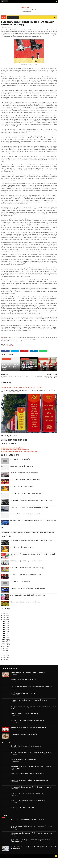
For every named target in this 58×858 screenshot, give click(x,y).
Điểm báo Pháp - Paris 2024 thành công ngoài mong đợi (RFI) (27, 794)
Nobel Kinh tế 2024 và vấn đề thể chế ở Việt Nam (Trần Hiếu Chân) (27, 588)
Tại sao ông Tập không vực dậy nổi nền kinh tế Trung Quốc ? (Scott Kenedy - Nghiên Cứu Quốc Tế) (32, 840)
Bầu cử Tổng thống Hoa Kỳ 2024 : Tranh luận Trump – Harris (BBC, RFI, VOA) (31, 753)
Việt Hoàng (13, 532)
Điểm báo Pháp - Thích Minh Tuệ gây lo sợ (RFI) (23, 807)
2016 (4, 613)
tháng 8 (4, 635)
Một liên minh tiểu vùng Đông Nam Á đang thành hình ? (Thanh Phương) (47, 366)
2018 (4, 617)
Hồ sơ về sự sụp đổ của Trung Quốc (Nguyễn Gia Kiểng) (15, 450)
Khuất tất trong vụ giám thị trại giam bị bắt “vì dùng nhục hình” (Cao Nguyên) (10, 366)
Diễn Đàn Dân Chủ (18, 27)
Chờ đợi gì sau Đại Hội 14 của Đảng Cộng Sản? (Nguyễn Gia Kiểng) (28, 727)
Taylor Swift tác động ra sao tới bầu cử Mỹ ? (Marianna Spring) (27, 595)
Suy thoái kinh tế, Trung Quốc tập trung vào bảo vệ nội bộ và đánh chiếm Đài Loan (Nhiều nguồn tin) (33, 847)
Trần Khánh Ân (35, 532)
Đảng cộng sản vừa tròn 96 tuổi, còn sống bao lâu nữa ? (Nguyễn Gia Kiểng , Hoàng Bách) (33, 707)
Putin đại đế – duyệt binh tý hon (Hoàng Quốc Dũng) (24, 473)
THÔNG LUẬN (25, 7)
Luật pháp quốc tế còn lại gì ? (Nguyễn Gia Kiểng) (24, 734)
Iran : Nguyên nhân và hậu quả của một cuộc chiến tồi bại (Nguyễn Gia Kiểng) (31, 686)
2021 (4, 648)
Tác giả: (3, 337)
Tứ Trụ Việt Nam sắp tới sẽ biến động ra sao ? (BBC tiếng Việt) (27, 568)
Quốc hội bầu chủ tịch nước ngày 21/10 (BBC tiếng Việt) (25, 602)
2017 (4, 615)
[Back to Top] (56, 856)
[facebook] (56, 1)
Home (3, 17)
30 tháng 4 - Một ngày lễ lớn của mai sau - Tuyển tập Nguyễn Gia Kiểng (19, 451)
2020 (4, 646)
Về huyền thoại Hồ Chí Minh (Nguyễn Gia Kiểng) (23, 693)
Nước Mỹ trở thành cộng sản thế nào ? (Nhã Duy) (24, 759)
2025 (4, 657)
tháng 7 (4, 633)
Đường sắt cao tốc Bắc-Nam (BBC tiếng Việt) (22, 486)
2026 (4, 659)
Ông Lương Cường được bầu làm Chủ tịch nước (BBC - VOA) (25, 574)
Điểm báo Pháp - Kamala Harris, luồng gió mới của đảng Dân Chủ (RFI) (29, 780)
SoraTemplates (10, 856)
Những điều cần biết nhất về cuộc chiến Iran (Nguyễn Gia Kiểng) (28, 673)
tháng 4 (4, 627)
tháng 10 (4, 640)
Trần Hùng (20, 532)
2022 (4, 650)
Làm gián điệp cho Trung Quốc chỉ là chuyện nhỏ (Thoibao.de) (27, 819)
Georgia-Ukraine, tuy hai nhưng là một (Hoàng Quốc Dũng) (26, 493)
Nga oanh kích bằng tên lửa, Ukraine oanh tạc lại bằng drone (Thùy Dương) (30, 507)
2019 (4, 619)
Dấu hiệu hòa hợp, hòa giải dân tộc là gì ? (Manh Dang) (25, 480)
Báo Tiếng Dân (11, 346)
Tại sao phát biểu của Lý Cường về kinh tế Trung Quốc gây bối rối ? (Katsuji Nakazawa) (31, 827)
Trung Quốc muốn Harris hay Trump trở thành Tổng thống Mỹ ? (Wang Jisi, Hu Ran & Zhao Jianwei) (32, 767)
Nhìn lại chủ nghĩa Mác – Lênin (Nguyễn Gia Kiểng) (24, 714)
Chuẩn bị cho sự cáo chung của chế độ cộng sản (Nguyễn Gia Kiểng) (21, 387)
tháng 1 (4, 621)
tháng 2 (4, 623)
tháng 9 (4, 637)
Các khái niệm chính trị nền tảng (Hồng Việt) (12, 448)
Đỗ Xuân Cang (27, 532)
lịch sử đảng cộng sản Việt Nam (47, 532)
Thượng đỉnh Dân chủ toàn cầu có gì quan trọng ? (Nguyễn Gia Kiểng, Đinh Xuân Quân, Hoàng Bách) (29, 365)
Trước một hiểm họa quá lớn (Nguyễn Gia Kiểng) (23, 679)
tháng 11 (4, 642)
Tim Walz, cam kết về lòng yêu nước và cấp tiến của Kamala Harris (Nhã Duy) (31, 787)
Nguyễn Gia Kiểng (5, 532)
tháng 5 (4, 629)
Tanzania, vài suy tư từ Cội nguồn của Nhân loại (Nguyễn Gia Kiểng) (29, 700)
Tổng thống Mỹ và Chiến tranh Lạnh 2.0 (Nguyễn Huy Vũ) (26, 746)
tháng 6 (4, 631)
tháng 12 (4, 644)
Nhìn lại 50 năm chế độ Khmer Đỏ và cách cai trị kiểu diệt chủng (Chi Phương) (31, 500)
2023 (4, 653)
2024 (4, 655)
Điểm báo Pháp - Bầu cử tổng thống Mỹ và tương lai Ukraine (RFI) (28, 801)
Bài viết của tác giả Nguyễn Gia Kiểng (20, 459)
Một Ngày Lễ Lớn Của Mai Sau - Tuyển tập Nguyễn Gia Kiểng (25, 514)
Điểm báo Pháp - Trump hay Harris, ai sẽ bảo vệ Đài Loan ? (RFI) (27, 773)
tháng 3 (4, 625)
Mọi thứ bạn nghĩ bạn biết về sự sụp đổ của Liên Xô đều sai (26, 561)
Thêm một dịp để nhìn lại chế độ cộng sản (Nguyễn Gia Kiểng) (27, 720)
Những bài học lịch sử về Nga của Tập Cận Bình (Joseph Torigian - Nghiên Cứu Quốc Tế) (32, 833)
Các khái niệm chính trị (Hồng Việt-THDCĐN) (22, 466)
